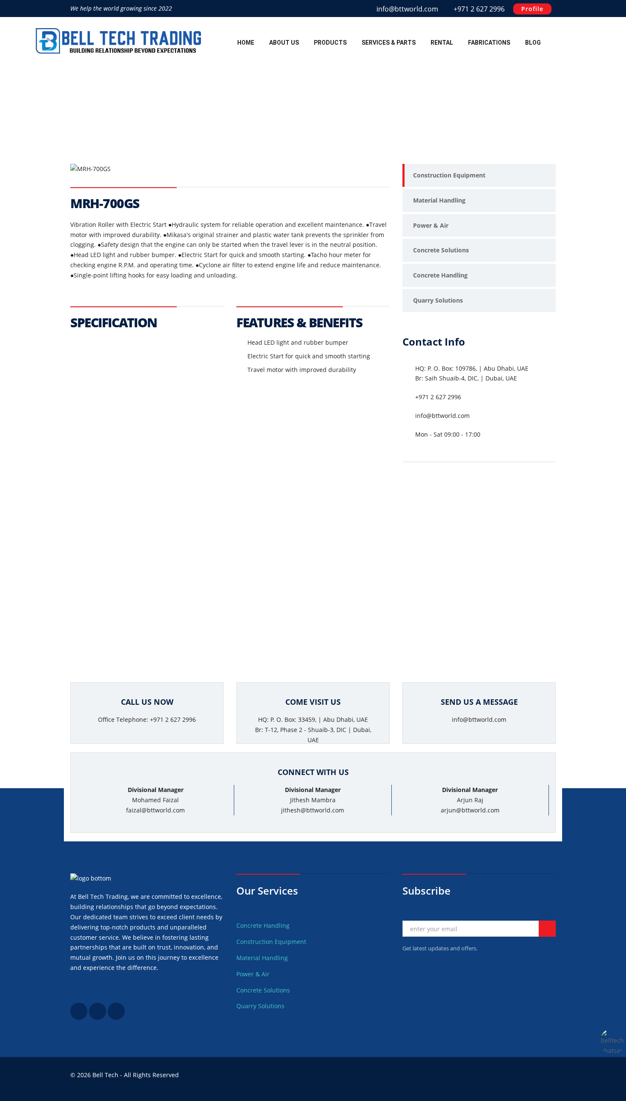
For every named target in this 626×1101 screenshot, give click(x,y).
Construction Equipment (449, 175)
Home (245, 42)
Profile (532, 9)
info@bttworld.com (407, 9)
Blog (533, 42)
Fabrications (489, 42)
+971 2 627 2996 (478, 9)
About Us (284, 42)
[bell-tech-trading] (97, 1017)
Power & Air (430, 225)
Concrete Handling (440, 275)
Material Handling (439, 200)
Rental (442, 42)
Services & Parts (389, 42)
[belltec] (78, 1017)
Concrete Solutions (441, 250)
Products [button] (330, 42)
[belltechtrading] (116, 1017)
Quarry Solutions (438, 300)
